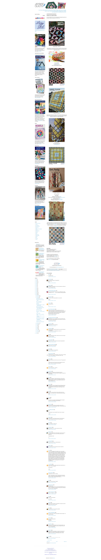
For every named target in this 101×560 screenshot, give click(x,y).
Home (57, 541)
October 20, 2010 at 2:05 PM (52, 429)
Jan (57, 115)
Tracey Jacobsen (50, 472)
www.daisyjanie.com (56, 144)
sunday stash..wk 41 (38, 309)
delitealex (49, 445)
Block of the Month (38, 223)
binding (36, 232)
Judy (49, 536)
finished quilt (37, 234)
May (37, 327)
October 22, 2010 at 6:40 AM (52, 527)
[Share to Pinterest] (62, 269)
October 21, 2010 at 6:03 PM (52, 515)
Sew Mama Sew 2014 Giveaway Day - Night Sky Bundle (41, 260)
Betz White (49, 279)
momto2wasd (50, 328)
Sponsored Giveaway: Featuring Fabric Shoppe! (41, 266)
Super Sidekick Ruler (40, 120)
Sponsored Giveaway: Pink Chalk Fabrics (41, 272)
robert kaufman (58, 270)
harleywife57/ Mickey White (52, 290)
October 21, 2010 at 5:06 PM (52, 505)
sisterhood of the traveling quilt (40, 321)
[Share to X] (60, 269)
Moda (60, 196)
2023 (36, 280)
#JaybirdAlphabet (37, 163)
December (37, 295)
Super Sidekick (53, 10)
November (37, 296)
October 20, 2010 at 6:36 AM (52, 288)
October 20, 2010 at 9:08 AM (52, 368)
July (37, 325)
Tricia (49, 397)
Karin (49, 377)
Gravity (36, 224)
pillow (36, 237)
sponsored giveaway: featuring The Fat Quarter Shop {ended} (41, 249)
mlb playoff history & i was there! (40, 317)
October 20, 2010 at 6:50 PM (52, 438)
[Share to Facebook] (61, 269)
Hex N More (40, 10)
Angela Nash (50, 323)
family (36, 233)
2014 (36, 290)
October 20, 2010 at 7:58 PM (52, 461)
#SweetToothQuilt (37, 183)
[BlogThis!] (59, 269)
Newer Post (48, 541)
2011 (36, 293)
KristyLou (49, 285)
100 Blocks (37, 303)
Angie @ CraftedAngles (51, 512)
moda (49, 270)
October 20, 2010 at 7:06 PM (52, 443)
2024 (36, 279)
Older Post (65, 541)
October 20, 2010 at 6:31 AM (52, 276)
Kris (48, 496)
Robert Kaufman (63, 197)
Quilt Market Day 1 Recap (39, 298)
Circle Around (55, 224)
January (37, 331)
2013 (36, 291)
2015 (36, 289)
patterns (55, 270)
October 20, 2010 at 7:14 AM (52, 306)
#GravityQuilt (39, 51)
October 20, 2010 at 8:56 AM (52, 356)
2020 (36, 283)
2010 (36, 294)
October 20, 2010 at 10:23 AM (52, 388)
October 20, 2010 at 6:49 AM (52, 294)
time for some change (39, 310)
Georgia (49, 502)
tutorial (36, 239)
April (37, 328)
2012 (36, 292)
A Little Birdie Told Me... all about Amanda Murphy (40, 305)
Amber (49, 450)
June (37, 326)
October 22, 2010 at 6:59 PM (52, 533)
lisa (48, 391)
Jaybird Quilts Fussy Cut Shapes (61, 10)
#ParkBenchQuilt (38, 203)
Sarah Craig (50, 404)
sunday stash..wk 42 (38, 302)
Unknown (49, 366)
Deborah (49, 384)
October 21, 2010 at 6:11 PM (52, 521)
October (37, 297)
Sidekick (44, 10)
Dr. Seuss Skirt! (38, 313)
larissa (49, 422)
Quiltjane (49, 417)
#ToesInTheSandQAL (37, 97)
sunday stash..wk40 (38, 320)
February (37, 330)
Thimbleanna (50, 427)
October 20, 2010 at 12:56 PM (52, 424)
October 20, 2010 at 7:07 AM (52, 300)
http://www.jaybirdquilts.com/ (60, 267)
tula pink (37, 238)
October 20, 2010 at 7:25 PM (52, 447)
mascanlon (49, 371)
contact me (50, 259)
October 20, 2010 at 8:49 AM (52, 346)
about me (37, 231)
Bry (48, 334)
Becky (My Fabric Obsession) (52, 317)
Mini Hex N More (48, 10)
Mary (49, 274)
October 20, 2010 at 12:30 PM (52, 401)
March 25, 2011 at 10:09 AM (51, 538)
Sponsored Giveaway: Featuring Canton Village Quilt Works (41, 254)
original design (52, 270)
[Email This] (59, 269)
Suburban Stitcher (50, 353)
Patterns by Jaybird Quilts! (39, 306)
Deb (48, 480)
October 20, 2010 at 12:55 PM (52, 420)
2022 (36, 281)
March (37, 329)
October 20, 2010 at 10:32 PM (52, 489)
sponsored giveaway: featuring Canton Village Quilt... (40, 308)
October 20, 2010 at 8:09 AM (52, 337)
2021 (36, 282)
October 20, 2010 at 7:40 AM (52, 321)
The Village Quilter (50, 409)
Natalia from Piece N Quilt (51, 344)
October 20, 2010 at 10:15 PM (52, 482)
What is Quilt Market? (39, 301)
